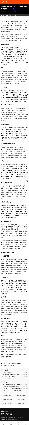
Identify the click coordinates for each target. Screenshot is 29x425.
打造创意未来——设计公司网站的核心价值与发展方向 (11, 363)
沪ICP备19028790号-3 (12, 419)
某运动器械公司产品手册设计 (8, 376)
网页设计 (10, 77)
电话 (25, 424)
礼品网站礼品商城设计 (7, 372)
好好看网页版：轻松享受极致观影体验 (10, 386)
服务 (11, 424)
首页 (7, 15)
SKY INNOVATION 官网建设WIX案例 (10, 374)
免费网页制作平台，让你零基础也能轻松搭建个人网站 (14, 388)
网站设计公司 (15, 355)
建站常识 (14, 15)
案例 (18, 424)
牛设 (3, 355)
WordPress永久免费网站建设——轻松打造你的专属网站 (14, 384)
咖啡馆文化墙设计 (6, 379)
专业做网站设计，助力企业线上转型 (8, 365)
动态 (10, 15)
